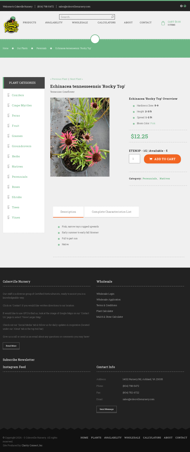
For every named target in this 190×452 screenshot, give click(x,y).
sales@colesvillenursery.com (74, 6)
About (128, 22)
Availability (54, 22)
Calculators (107, 22)
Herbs (16, 156)
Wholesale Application (108, 299)
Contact (146, 22)
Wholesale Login (105, 293)
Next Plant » (76, 79)
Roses (16, 187)
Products (29, 22)
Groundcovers (21, 146)
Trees (15, 207)
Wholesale (80, 22)
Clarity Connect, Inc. (32, 445)
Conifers (18, 95)
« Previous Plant (58, 79)
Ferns (16, 115)
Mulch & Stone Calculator (109, 316)
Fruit (15, 126)
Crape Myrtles (22, 105)
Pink (152, 123)
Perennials (42, 48)
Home (5, 48)
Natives (165, 178)
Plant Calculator (104, 311)
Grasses (17, 136)
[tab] (68, 212)
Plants (96, 437)
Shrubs (17, 197)
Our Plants (22, 48)
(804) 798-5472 (45, 6)
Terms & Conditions (106, 305)
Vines (16, 217)
